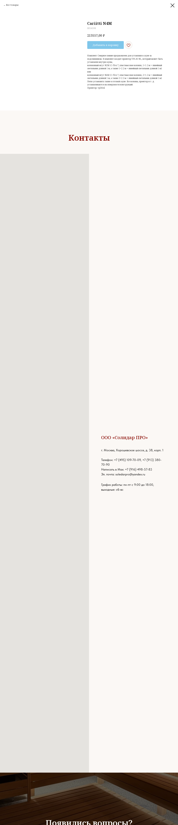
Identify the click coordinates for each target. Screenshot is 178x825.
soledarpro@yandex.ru (130, 474)
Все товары (12, 4)
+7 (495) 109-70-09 (127, 460)
